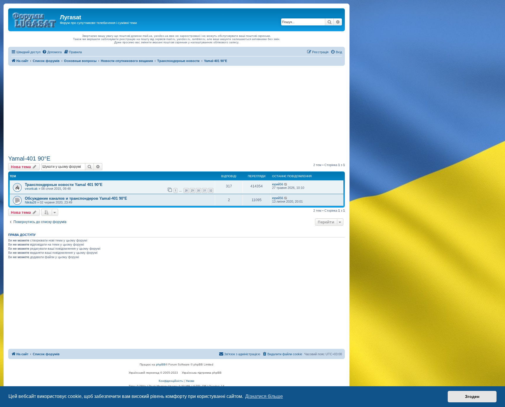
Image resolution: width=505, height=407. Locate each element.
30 (198, 190)
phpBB (160, 364)
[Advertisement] (176, 110)
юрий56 (277, 184)
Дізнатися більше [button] (264, 396)
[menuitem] (52, 52)
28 (186, 190)
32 (210, 190)
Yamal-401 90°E (29, 158)
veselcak (31, 188)
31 (204, 190)
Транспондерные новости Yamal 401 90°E (64, 184)
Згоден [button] (472, 396)
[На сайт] (35, 19)
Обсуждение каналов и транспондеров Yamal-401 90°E (76, 198)
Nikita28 (30, 202)
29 (192, 190)
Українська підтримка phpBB (202, 372)
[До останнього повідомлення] (286, 184)
